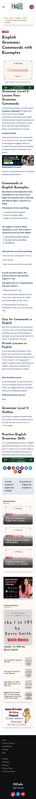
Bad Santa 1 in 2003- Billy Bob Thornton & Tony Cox (12, 684)
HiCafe (16, 420)
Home (4, 740)
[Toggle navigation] (3, 7)
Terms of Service (8, 771)
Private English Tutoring (11, 360)
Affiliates (5, 762)
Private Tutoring (8, 743)
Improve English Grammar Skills (14, 449)
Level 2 (5, 32)
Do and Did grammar (10, 140)
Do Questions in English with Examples (25, 485)
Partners (5, 765)
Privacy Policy (7, 768)
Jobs (4, 753)
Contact (5, 759)
